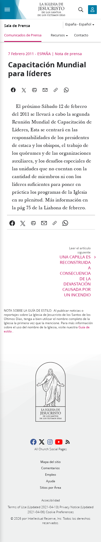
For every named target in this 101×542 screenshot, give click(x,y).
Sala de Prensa (17, 26)
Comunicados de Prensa (22, 35)
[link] (12, 223)
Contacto (81, 35)
